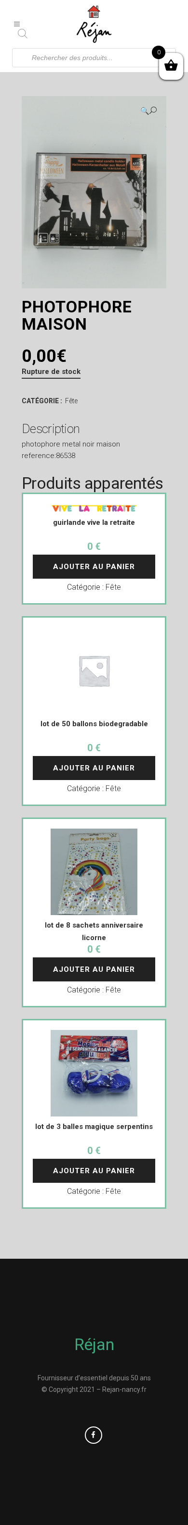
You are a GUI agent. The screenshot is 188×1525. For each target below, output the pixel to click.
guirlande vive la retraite (94, 522)
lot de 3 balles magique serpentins (94, 1126)
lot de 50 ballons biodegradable (94, 723)
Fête (71, 401)
